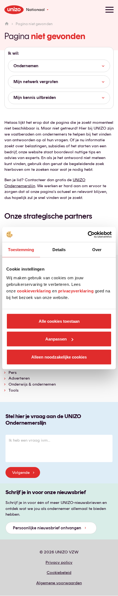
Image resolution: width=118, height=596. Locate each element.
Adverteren (19, 378)
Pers (12, 372)
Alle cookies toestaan (59, 321)
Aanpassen (56, 339)
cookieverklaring (34, 290)
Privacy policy (59, 562)
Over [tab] (97, 249)
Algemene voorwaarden (59, 582)
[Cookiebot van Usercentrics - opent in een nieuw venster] (88, 234)
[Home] (6, 24)
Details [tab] (59, 249)
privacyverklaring (76, 290)
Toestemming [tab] (21, 249)
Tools (13, 390)
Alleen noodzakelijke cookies (59, 356)
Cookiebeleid (59, 572)
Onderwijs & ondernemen (32, 384)
